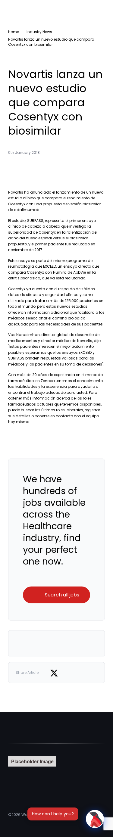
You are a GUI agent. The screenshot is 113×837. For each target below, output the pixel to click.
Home (13, 31)
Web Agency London (40, 814)
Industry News (39, 31)
